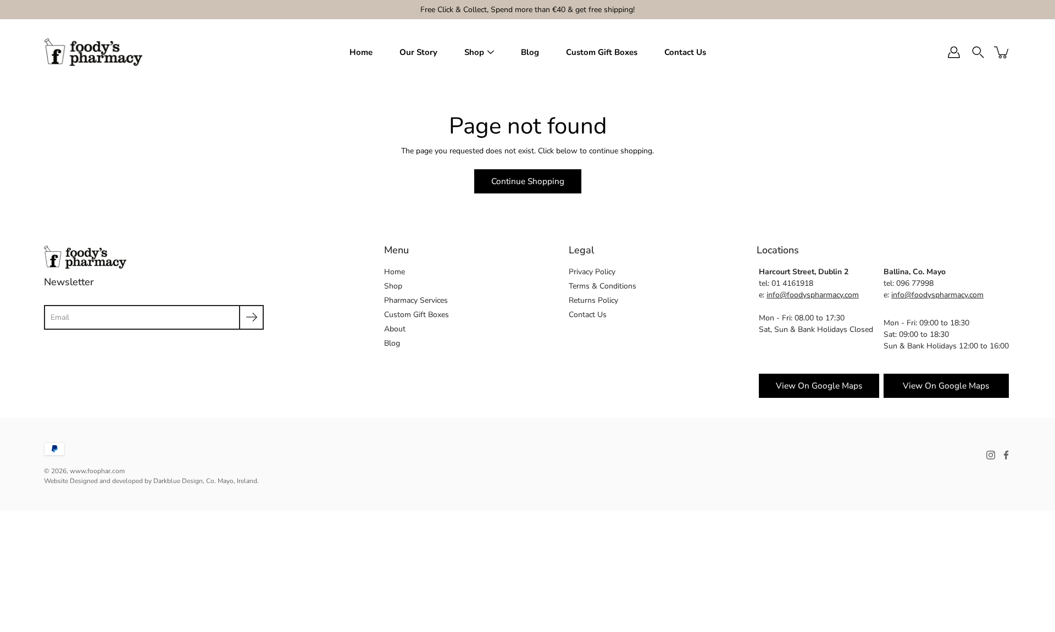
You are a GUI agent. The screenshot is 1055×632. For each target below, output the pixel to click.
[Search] (978, 52)
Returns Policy (593, 300)
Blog (530, 52)
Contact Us (685, 52)
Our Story (418, 52)
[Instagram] (991, 455)
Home (361, 52)
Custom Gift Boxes (601, 52)
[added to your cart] (1002, 52)
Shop (474, 52)
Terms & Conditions (602, 286)
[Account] (954, 52)
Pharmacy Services (416, 300)
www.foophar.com (97, 471)
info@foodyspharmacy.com (813, 295)
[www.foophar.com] (93, 52)
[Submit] (251, 317)
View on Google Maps (819, 385)
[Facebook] (1006, 455)
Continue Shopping (527, 181)
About (395, 329)
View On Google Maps (946, 385)
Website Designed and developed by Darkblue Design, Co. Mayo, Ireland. (151, 480)
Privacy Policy (592, 272)
